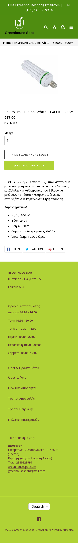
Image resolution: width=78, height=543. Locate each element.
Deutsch (38, 506)
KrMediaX (68, 530)
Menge (8, 133)
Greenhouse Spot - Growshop (31, 530)
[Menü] (71, 26)
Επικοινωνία (16, 287)
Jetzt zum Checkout (29, 165)
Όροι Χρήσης (17, 377)
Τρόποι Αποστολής (21, 398)
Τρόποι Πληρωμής (21, 409)
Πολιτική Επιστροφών (23, 420)
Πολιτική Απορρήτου (22, 388)
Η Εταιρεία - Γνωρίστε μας (24, 279)
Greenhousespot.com (22, 467)
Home (7, 43)
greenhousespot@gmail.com (26, 471)
